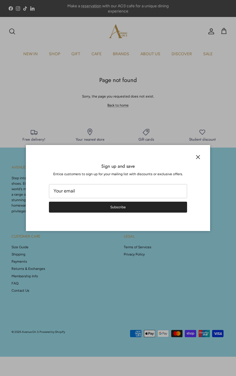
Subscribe (118, 207)
